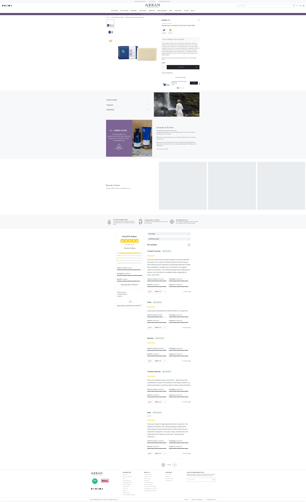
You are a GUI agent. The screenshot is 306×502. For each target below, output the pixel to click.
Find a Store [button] (125, 488)
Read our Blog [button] (147, 478)
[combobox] (264, 5)
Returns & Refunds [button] (127, 484)
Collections (178, 10)
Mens (171, 10)
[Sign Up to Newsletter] (213, 480)
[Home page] (152, 5)
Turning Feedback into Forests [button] (150, 488)
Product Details (112, 100)
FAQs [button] (124, 478)
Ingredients (110, 109)
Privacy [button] (186, 499)
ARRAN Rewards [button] (126, 492)
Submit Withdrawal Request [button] (129, 494)
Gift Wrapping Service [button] (127, 482)
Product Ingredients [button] (148, 484)
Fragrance (134, 10)
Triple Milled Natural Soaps (117, 17)
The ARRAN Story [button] (147, 474)
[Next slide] (199, 83)
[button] (303, 5)
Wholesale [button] (167, 476)
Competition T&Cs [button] (211, 499)
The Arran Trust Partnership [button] (150, 486)
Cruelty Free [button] (146, 480)
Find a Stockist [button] (126, 486)
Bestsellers (114, 10)
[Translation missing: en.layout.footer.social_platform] (3, 5)
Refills (193, 10)
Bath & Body (143, 10)
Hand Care (152, 10)
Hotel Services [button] (168, 474)
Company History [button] (147, 476)
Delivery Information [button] (167, 72)
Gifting (186, 10)
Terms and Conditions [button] (197, 499)
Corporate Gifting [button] (169, 478)
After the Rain (124, 10)
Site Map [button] (125, 490)
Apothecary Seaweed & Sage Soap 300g (178, 82)
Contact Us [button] (125, 474)
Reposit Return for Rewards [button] (150, 490)
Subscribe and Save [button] (127, 480)
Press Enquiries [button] (168, 480)
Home (108, 17)
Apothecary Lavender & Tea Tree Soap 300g (134, 17)
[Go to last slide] (163, 83)
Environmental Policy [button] (148, 482)
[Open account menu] (300, 5)
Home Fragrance (162, 10)
